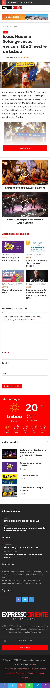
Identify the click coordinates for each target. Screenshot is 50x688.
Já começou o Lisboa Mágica (19, 2)
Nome (5, 353)
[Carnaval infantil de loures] (13, 276)
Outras (14, 27)
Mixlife (33, 664)
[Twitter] (25, 599)
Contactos (25, 677)
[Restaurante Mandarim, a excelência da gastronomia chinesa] (10, 454)
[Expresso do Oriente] (25, 17)
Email (5, 363)
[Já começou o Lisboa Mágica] (10, 467)
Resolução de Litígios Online (16, 669)
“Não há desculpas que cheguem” (31, 489)
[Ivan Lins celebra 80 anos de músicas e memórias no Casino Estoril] (37, 276)
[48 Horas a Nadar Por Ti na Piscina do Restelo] (37, 247)
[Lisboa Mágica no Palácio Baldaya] (13, 247)
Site (4, 373)
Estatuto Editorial (38, 669)
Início (7, 27)
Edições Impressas (36, 673)
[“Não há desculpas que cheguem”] (10, 491)
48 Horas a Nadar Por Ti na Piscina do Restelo (37, 263)
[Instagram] (31, 599)
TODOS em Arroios (29, 475)
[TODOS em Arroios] (10, 479)
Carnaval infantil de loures (12, 291)
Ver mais (24, 148)
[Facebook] (18, 599)
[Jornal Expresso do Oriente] (12, 8)
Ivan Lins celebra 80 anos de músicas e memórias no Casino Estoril (36, 294)
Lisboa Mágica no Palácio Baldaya (11, 259)
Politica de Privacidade (16, 673)
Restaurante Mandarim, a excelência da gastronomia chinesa (33, 453)
